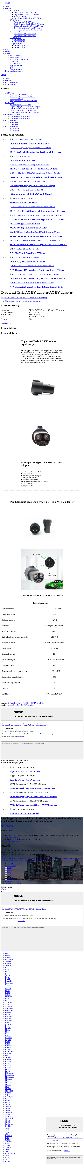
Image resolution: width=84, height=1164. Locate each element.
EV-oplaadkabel (15, 38)
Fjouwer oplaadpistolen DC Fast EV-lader (28, 30)
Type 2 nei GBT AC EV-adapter (24, 813)
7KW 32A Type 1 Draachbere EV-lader (27, 261)
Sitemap (3, 856)
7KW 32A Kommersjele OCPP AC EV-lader (29, 143)
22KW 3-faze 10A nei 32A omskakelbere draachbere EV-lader (37, 211)
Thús (7, 6)
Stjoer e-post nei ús (7, 323)
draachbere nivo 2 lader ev (16, 860)
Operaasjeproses (15, 63)
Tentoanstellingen (16, 69)
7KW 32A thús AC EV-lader (22, 160)
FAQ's (7, 51)
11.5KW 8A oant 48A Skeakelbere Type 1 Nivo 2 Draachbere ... (38, 219)
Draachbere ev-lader (8, 858)
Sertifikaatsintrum (16, 57)
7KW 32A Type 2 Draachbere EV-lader (27, 253)
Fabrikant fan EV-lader (13, 864)
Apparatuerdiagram (16, 65)
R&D (11, 67)
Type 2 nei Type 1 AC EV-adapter (25, 780)
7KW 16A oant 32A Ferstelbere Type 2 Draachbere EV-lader (37, 270)
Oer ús (7, 53)
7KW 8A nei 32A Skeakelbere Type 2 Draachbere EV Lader (36, 287)
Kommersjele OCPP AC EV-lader (26, 12)
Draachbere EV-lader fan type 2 (25, 36)
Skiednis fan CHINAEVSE (19, 59)
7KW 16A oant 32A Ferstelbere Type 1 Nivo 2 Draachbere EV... (38, 278)
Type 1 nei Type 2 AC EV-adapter (21, 705)
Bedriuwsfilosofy (16, 55)
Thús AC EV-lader (20, 16)
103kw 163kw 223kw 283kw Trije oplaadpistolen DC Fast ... (37, 177)
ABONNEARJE (7, 826)
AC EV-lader (14, 10)
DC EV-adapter (19, 47)
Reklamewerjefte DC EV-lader (24, 22)
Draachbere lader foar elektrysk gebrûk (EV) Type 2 (34, 858)
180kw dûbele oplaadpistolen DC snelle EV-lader (31, 194)
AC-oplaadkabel (19, 40)
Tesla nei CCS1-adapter (13, 883)
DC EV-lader (14, 20)
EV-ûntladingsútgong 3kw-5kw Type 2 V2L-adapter (33, 797)
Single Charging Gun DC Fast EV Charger (29, 24)
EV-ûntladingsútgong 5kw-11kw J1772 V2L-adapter (26, 703)
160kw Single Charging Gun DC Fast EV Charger (32, 186)
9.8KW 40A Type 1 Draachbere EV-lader (28, 228)
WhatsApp (4, 889)
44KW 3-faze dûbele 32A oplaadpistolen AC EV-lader (34, 169)
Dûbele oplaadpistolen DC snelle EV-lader (28, 26)
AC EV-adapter (19, 45)
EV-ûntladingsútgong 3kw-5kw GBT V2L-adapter (32, 788)
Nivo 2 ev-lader (10, 866)
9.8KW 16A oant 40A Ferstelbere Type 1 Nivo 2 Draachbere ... (38, 236)
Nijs (6, 49)
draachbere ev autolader (61, 858)
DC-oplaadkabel (19, 42)
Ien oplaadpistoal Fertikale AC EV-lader (28, 18)
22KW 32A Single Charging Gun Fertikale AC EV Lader (35, 152)
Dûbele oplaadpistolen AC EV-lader (26, 14)
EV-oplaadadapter (16, 44)
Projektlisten (14, 61)
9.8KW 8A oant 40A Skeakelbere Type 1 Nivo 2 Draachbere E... (38, 245)
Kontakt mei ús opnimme (14, 71)
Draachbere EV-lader (17, 32)
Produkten (8, 8)
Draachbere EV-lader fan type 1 (25, 34)
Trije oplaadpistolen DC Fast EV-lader (27, 28)
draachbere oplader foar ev (35, 860)
